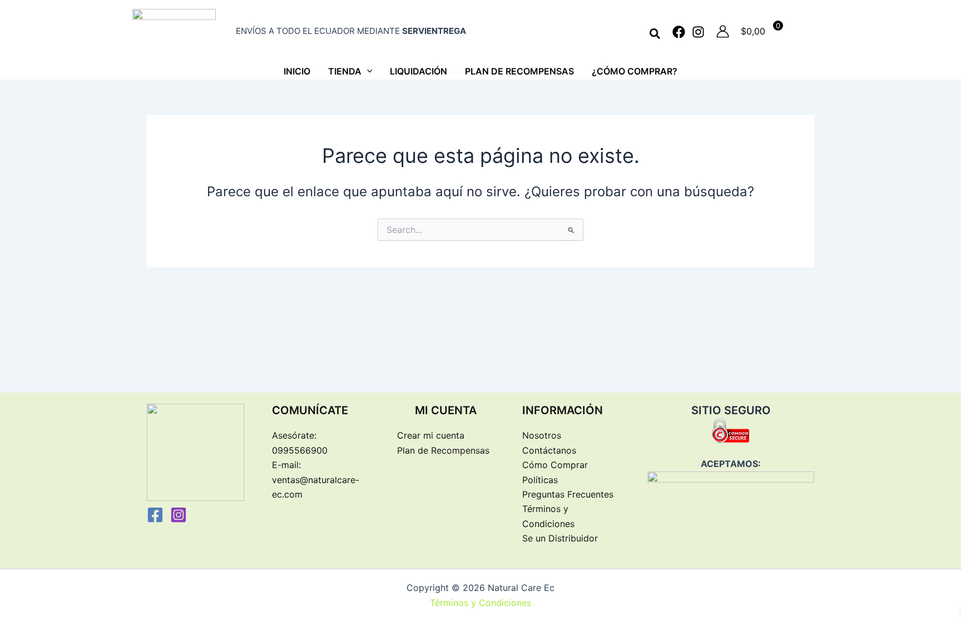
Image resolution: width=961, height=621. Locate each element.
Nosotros (541, 435)
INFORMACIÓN (562, 410)
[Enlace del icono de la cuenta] (723, 31)
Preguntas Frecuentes (567, 494)
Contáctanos (549, 450)
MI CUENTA (446, 410)
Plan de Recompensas (443, 450)
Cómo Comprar (555, 464)
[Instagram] (698, 32)
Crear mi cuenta (430, 435)
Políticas (540, 479)
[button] (655, 34)
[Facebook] (678, 32)
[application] (367, 71)
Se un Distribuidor (560, 538)
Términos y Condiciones (480, 602)
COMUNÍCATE (310, 410)
